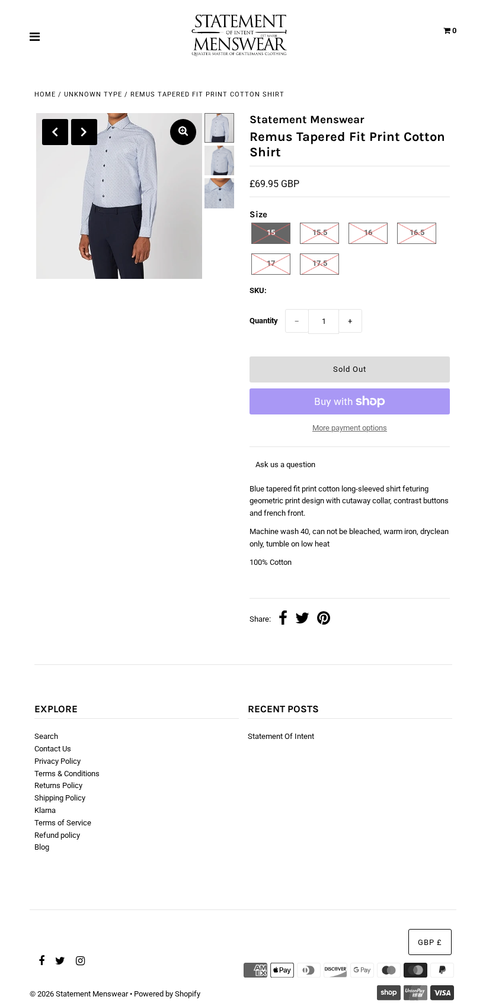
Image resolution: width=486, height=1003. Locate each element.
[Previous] (55, 132)
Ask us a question (285, 464)
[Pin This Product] (323, 619)
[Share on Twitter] (302, 619)
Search (46, 736)
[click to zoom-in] (183, 132)
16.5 (417, 232)
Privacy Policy (57, 761)
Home (45, 94)
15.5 (319, 232)
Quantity (264, 320)
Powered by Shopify (167, 993)
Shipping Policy (59, 797)
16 (368, 232)
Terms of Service (62, 822)
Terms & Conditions (67, 773)
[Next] (84, 132)
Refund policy (57, 835)
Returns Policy (58, 785)
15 (271, 232)
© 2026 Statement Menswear (79, 993)
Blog (41, 847)
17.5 (319, 263)
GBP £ (430, 942)
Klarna (45, 810)
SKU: (258, 290)
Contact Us (52, 748)
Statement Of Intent (281, 736)
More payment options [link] (349, 427)
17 (271, 263)
